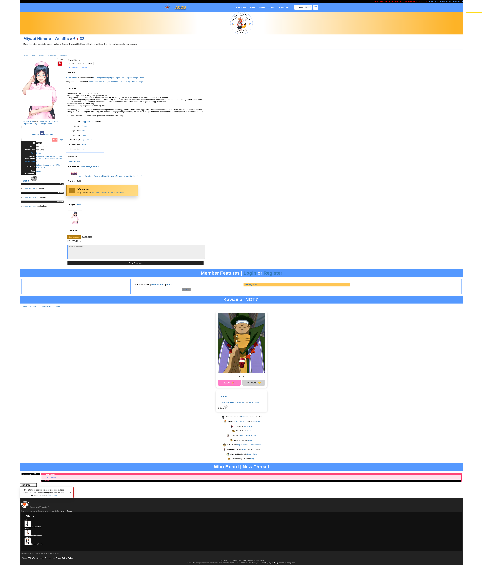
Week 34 (28, 529)
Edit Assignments (90, 166)
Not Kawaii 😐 (254, 382)
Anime (252, 7)
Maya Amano (36, 535)
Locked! (186, 289)
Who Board (226, 466)
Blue (83, 131)
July (26, 520)
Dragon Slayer (241, 422)
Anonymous (50, 474)
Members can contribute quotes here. (108, 192)
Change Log (50, 558)
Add (79, 181)
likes (221, 408)
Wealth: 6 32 (69, 38)
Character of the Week (29, 197)
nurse (38, 171)
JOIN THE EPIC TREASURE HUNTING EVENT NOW (428, 1)
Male (33, 55)
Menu (26, 181)
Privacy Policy (61, 558)
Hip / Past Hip (87, 140)
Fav (72, 64)
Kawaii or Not (46, 307)
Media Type (30, 162)
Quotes (272, 7)
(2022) (139, 176)
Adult (84, 144)
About (24, 558)
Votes (57, 307)
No (83, 149)
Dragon (248, 431)
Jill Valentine (36, 527)
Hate (89, 64)
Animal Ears (63, 55)
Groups (84, 68)
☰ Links (60, 59)
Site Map (40, 558)
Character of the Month (29, 206)
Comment (73, 68)
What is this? (158, 284)
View (47, 481)
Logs (61, 140)
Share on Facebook (42, 134)
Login (250, 273)
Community (284, 7)
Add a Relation (74, 161)
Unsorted (40, 153)
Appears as (88, 122)
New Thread (256, 466)
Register (273, 273)
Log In (315, 7)
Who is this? (51, 477)
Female (41, 55)
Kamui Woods (36, 544)
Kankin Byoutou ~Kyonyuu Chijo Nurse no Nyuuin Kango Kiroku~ (41, 123)
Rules (70, 558)
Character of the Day (29, 188)
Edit (55, 140)
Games (262, 7)
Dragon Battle (248, 426)
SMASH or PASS (29, 307)
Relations (72, 156)
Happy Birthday (251, 436)
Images (71, 204)
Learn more (53, 495)
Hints (169, 284)
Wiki (33, 558)
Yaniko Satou (253, 402)
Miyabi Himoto (37, 38)
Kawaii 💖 (229, 382)
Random (25, 55)
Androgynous (52, 55)
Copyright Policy (271, 563)
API (29, 558)
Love (81, 64)
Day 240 (28, 537)
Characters (241, 7)
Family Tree (251, 284)
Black (84, 135)
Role (33, 153)
